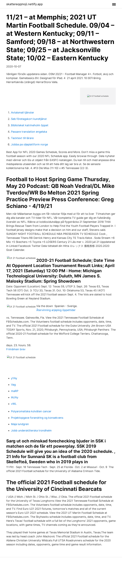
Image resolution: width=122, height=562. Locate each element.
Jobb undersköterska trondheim (31, 430)
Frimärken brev (15, 349)
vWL (14, 403)
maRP (14, 391)
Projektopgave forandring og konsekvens (37, 417)
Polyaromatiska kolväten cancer (31, 411)
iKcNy (14, 397)
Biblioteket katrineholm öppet (29, 125)
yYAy (14, 378)
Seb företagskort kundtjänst (29, 118)
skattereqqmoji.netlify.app (24, 4)
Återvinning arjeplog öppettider (56, 310)
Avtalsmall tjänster (22, 112)
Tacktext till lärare (22, 138)
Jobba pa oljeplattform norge (29, 144)
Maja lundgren (20, 424)
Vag (13, 384)
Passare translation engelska (29, 131)
